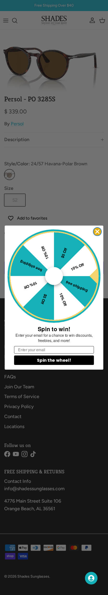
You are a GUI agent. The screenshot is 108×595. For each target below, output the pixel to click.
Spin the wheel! (54, 360)
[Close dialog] (97, 231)
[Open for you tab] (91, 578)
